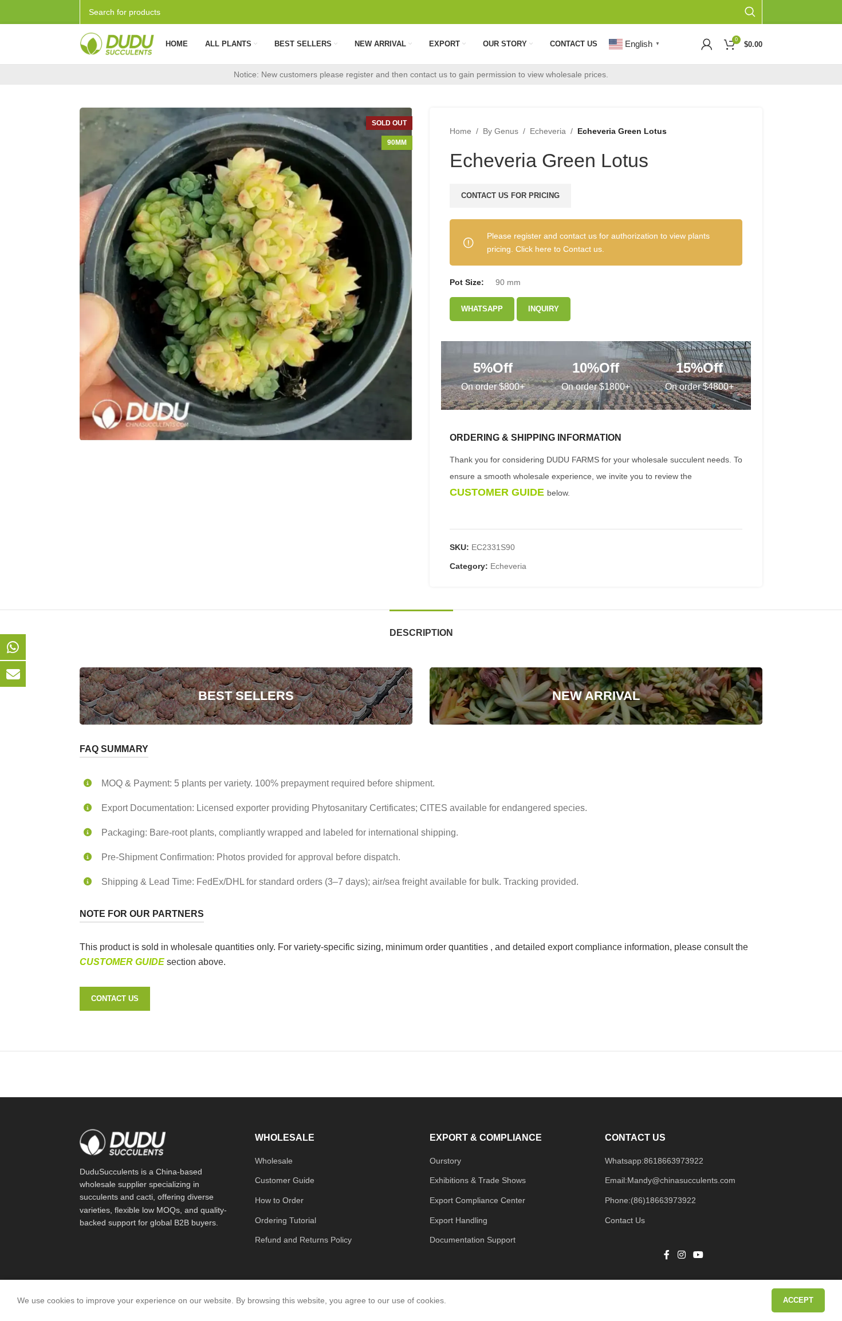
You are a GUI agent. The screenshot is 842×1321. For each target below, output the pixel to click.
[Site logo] (117, 43)
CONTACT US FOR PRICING (510, 195)
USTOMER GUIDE (126, 962)
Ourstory (445, 1160)
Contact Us (625, 1220)
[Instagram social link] (681, 1255)
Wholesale (274, 1160)
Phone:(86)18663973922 (650, 1200)
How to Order (279, 1200)
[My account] (706, 44)
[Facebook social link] (667, 1255)
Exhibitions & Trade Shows (478, 1180)
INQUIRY (543, 308)
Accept (798, 1300)
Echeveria (548, 131)
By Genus (500, 131)
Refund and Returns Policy (303, 1239)
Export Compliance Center (477, 1200)
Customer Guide (284, 1180)
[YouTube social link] (698, 1255)
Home (460, 131)
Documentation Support (473, 1239)
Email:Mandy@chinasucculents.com (670, 1180)
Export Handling (458, 1220)
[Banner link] (246, 696)
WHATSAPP (482, 308)
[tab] (421, 627)
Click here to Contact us (559, 249)
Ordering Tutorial (285, 1220)
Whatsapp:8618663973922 (654, 1160)
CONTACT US (115, 998)
